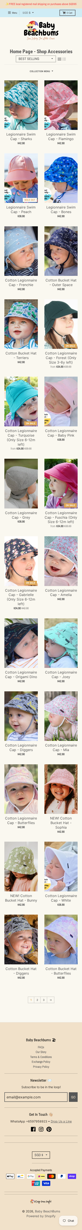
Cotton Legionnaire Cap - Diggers (21, 747)
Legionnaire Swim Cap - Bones (61, 209)
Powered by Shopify (41, 1216)
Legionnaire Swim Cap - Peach (21, 209)
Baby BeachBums (47, 1211)
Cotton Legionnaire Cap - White (61, 898)
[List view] (64, 59)
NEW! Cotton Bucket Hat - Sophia (61, 822)
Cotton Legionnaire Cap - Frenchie (21, 282)
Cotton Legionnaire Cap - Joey (61, 674)
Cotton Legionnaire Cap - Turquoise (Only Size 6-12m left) (21, 437)
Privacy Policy (41, 1067)
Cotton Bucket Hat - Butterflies (61, 971)
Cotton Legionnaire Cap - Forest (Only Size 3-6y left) (61, 357)
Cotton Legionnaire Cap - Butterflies (21, 820)
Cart (69, 13)
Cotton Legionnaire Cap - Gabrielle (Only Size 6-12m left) (21, 597)
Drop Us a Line (61, 1121)
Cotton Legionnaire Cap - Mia (61, 747)
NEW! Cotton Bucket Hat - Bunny (21, 898)
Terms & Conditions (41, 1057)
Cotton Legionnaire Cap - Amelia (61, 592)
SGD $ (27, 12)
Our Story (41, 1052)
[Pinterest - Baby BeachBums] (49, 1129)
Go (73, 1097)
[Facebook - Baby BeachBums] (33, 1129)
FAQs (41, 1047)
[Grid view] (59, 59)
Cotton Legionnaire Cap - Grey (21, 515)
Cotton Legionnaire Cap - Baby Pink (61, 433)
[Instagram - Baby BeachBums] (41, 1129)
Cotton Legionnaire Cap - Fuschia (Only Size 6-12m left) (61, 517)
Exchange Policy (41, 1062)
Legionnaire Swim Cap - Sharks (21, 136)
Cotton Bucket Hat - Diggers (21, 971)
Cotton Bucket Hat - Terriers (21, 355)
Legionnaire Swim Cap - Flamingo (61, 136)
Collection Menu (40, 71)
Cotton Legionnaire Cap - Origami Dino (21, 674)
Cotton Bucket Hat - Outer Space (61, 282)
